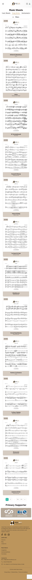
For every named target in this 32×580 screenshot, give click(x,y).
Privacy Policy (7, 572)
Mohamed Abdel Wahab (16, 95)
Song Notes (16, 13)
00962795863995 (7, 562)
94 (18, 499)
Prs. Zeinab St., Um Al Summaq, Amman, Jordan (13, 564)
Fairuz (16, 56)
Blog (2, 542)
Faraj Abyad (16, 135)
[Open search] (27, 4)
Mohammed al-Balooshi (16, 413)
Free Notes (3, 554)
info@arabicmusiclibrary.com (9, 559)
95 (21, 499)
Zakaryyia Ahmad (16, 254)
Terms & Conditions (23, 572)
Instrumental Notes (5, 552)
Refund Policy (15, 572)
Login (30, 4)
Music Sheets (5, 13)
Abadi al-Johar (16, 215)
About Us (3, 540)
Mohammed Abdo (16, 175)
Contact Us (3, 543)
